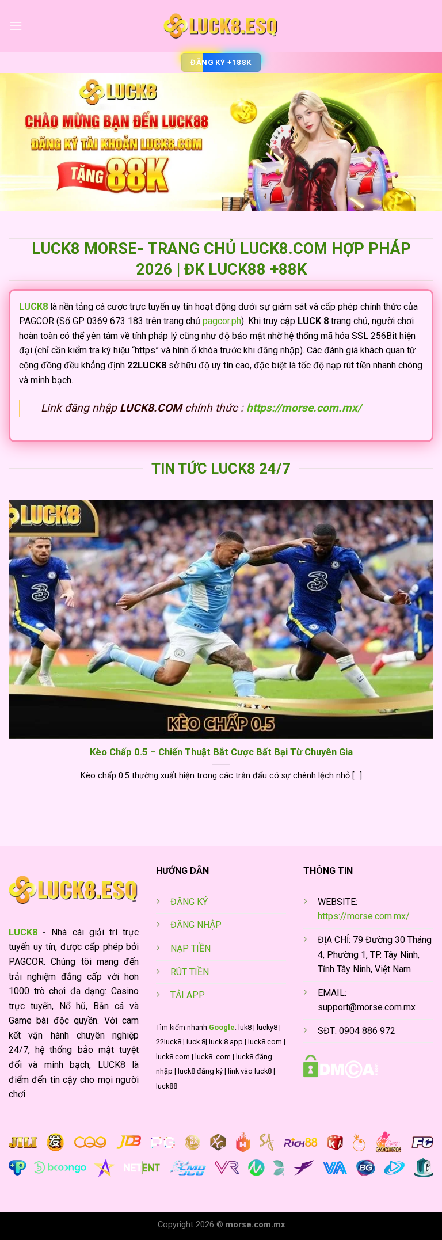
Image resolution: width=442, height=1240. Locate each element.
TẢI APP (187, 995)
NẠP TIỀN (190, 948)
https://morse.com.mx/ (303, 407)
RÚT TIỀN (189, 972)
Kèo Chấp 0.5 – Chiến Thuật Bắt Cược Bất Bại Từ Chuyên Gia (221, 752)
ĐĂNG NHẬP (196, 924)
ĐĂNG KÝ (189, 901)
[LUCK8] (221, 26)
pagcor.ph (222, 320)
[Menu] (15, 26)
